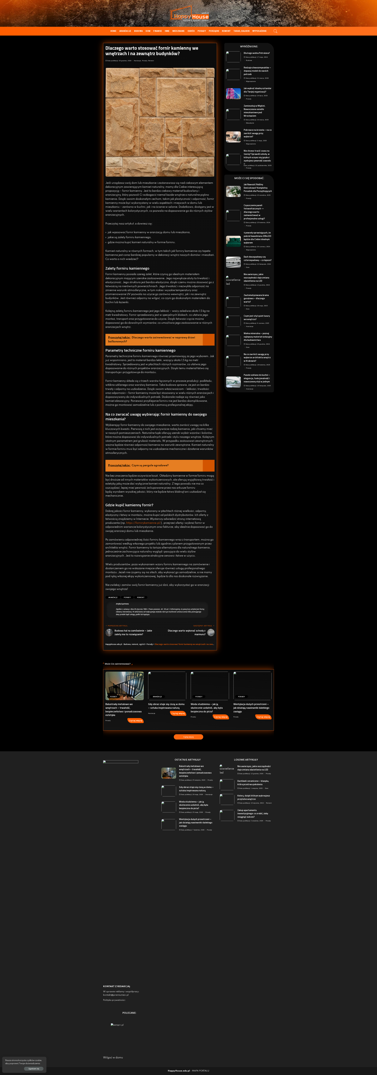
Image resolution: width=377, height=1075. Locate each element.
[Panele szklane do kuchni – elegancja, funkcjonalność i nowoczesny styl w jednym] (233, 381)
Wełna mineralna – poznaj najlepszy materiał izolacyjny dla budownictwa (258, 337)
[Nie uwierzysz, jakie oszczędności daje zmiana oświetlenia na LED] (233, 281)
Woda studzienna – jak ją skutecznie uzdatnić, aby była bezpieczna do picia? (207, 707)
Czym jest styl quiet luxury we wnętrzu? (257, 317)
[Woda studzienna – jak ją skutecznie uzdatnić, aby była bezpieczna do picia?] (210, 686)
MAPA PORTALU (200, 1071)
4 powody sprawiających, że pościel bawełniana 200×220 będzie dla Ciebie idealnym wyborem (257, 237)
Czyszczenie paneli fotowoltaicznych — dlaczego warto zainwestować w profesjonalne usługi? (254, 212)
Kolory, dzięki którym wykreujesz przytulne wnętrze (253, 797)
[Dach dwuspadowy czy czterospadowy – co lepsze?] (233, 262)
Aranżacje (137, 60)
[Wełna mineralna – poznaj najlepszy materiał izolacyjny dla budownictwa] (233, 340)
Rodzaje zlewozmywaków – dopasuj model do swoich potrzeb (257, 71)
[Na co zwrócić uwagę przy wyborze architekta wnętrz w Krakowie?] (233, 361)
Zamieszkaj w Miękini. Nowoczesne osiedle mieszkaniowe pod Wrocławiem (254, 110)
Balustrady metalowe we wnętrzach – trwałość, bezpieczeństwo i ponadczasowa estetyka (123, 709)
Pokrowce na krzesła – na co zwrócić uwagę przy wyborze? (258, 133)
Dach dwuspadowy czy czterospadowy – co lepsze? (258, 258)
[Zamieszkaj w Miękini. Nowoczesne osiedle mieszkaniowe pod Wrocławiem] (233, 114)
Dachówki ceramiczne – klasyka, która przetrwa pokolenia (253, 782)
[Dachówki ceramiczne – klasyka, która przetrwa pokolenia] (227, 784)
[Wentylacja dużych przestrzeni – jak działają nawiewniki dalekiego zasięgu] (252, 686)
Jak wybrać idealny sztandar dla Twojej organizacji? (257, 90)
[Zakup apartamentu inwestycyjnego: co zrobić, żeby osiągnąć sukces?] (227, 815)
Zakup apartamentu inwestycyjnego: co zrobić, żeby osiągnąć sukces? (252, 813)
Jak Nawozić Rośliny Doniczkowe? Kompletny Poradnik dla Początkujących (258, 188)
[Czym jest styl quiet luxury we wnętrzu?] (233, 321)
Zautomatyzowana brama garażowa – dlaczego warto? (256, 298)
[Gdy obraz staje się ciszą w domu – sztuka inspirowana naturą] (167, 686)
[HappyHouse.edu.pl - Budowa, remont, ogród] (188, 13)
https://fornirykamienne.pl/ (143, 523)
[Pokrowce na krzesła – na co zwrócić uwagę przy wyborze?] (233, 136)
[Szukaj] (275, 31)
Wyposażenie (251, 81)
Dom (247, 267)
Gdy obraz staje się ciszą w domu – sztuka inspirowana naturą (166, 706)
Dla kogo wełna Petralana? (257, 53)
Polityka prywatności (114, 1000)
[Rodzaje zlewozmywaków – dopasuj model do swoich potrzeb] (233, 74)
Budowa (249, 60)
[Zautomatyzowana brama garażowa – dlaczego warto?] (233, 302)
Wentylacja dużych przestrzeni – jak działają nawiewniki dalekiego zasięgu (251, 707)
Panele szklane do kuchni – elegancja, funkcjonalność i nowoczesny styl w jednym (257, 378)
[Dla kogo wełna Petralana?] (233, 56)
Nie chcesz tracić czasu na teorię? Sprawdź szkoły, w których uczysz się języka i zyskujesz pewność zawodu (257, 155)
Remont (151, 60)
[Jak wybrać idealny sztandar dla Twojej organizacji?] (233, 93)
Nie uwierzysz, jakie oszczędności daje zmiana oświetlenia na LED (256, 278)
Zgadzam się (33, 1069)
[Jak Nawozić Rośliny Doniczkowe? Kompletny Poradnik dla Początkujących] (233, 191)
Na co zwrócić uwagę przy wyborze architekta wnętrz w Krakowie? (257, 357)
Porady (144, 60)
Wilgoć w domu (113, 1057)
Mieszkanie (250, 123)
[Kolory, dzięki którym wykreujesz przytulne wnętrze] (227, 799)
